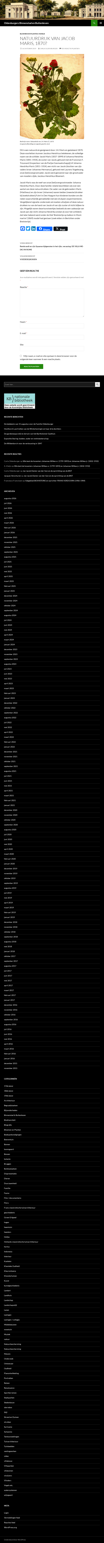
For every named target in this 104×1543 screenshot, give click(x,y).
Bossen (7, 1154)
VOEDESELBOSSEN (28, 257)
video (6, 1456)
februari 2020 (10, 859)
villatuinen (8, 1471)
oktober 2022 (9, 708)
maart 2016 (9, 1049)
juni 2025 (8, 566)
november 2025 (10, 542)
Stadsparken (9, 1397)
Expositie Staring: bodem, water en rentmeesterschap (26, 438)
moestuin (8, 1329)
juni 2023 (8, 674)
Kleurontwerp (10, 1271)
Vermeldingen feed (12, 1517)
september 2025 (11, 552)
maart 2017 (9, 990)
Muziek (7, 1334)
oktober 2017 (9, 956)
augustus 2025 (10, 557)
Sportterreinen (10, 1393)
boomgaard (9, 1149)
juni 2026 (8, 508)
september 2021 (11, 766)
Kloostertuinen (10, 1276)
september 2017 (11, 961)
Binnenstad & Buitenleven (15, 1115)
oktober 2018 (9, 932)
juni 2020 (8, 839)
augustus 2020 (10, 829)
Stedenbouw (9, 1402)
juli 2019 (8, 893)
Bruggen (7, 1164)
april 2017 (8, 985)
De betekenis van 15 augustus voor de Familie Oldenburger (28, 424)
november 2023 (10, 654)
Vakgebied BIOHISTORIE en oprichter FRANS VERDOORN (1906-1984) (55, 480)
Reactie (24, 287)
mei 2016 (8, 1039)
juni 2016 (8, 1034)
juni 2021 (8, 781)
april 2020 (8, 849)
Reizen (7, 1383)
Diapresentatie (10, 1173)
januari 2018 (9, 951)
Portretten (8, 1378)
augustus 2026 (10, 498)
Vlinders (7, 1480)
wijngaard (8, 1495)
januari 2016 (9, 1058)
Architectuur (9, 1100)
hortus (7, 1246)
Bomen (7, 1144)
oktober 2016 (9, 1014)
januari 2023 (9, 698)
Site (21, 344)
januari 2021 (9, 805)
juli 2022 (8, 722)
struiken (7, 1422)
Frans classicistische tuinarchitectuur (19, 1208)
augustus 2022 (10, 717)
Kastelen (7, 1261)
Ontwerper (8, 1363)
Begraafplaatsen (11, 1105)
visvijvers (8, 1475)
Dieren (7, 1178)
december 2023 (10, 649)
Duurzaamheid (10, 1183)
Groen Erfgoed (10, 1217)
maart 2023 (9, 688)
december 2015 (10, 1063)
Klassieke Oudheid (12, 1266)
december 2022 (10, 703)
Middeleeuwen (10, 1324)
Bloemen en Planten (29, 34)
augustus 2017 (10, 966)
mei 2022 (8, 727)
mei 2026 (8, 513)
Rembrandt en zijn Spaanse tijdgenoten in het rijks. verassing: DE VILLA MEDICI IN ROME (52, 246)
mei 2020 (8, 844)
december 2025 (10, 537)
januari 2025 (9, 591)
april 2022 (8, 732)
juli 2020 (8, 834)
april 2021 (8, 790)
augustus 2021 (10, 771)
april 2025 (8, 576)
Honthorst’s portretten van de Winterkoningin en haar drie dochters (32, 429)
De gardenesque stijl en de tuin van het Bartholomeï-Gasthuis (29, 434)
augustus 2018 (10, 941)
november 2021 (10, 756)
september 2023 (11, 659)
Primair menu (101, 23)
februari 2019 (10, 912)
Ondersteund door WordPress (15, 1540)
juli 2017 (8, 971)
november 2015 (10, 1068)
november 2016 (10, 1010)
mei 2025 (8, 571)
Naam (23, 322)
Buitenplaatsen (10, 1169)
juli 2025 (8, 562)
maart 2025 (9, 581)
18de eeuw (8, 1091)
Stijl (5, 1412)
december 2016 (10, 1005)
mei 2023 (8, 678)
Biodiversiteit (9, 1120)
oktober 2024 (9, 605)
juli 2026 (8, 503)
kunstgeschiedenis (11, 1285)
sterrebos (8, 1407)
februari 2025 (10, 586)
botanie (7, 1159)
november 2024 (10, 600)
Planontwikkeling (11, 1373)
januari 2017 (9, 1000)
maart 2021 (9, 795)
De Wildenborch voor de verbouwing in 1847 (23, 443)
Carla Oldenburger (49, 48)
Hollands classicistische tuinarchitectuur (21, 1242)
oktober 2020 (9, 820)
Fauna (6, 1193)
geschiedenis (9, 1212)
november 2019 (10, 873)
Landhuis (8, 1295)
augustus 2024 (10, 615)
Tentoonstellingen (11, 1436)
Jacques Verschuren (12, 476)
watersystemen (10, 1490)
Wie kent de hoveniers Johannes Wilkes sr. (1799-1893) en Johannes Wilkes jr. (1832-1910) (61, 461)
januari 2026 (9, 532)
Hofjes (7, 1237)
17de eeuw (8, 1086)
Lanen (6, 1310)
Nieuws (7, 1354)
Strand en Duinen (11, 1417)
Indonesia (8, 1251)
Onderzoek (8, 1359)
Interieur (8, 1256)
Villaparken (9, 1466)
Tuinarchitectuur (11, 1441)
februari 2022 (10, 742)
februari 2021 (10, 800)
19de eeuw (8, 1096)
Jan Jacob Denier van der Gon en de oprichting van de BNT (47, 471)
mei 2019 (8, 898)
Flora (6, 1203)
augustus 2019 (10, 888)
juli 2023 (8, 669)
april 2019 (8, 902)
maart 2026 (9, 523)
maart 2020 (9, 854)
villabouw (8, 1461)
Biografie (8, 1125)
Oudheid (7, 1368)
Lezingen (7, 1315)
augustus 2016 (10, 1024)
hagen (6, 1222)
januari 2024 (9, 644)
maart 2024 (9, 639)
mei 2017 (8, 980)
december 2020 (10, 810)
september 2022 (11, 712)
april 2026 (8, 518)
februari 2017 (10, 995)
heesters (7, 1232)
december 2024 (10, 596)
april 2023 (8, 683)
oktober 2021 (9, 761)
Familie (42, 34)
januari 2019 (9, 917)
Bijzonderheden (10, 1110)
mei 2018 (8, 946)
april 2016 (8, 1044)
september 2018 (11, 937)
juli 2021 (8, 776)
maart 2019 (9, 907)
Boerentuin (9, 1139)
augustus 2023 (10, 664)
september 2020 (11, 825)
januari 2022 (9, 747)
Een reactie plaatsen (71, 48)
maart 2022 (9, 737)
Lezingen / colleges (12, 1320)
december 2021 (10, 751)
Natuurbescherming (12, 1344)
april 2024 (8, 635)
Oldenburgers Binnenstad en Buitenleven (26, 23)
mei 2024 (8, 630)
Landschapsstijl (10, 1305)
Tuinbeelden (9, 1446)
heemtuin (8, 1227)
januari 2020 (9, 863)
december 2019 (10, 868)
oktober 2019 (9, 878)
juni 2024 (8, 625)
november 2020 (10, 815)
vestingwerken (10, 1451)
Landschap (8, 1300)
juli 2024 (8, 620)
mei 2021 (8, 786)
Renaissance (9, 1388)
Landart (7, 1290)
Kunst (6, 1281)
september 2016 (11, 1019)
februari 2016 (10, 1053)
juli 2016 (8, 1029)
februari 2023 (10, 693)
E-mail (23, 333)
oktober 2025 (9, 547)
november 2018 (10, 927)
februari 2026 (10, 527)
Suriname (8, 1427)
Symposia (8, 1432)
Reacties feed (9, 1522)
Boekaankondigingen (13, 1134)
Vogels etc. (8, 1485)
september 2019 (11, 883)
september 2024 (11, 610)
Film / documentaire (12, 1198)
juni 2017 (8, 976)
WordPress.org (10, 1527)
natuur (7, 1339)
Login (6, 1513)
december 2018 (10, 922)
